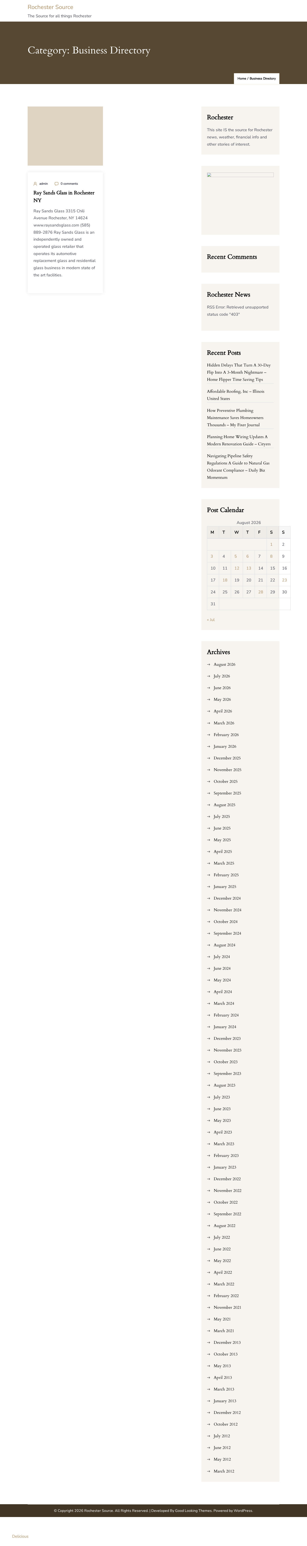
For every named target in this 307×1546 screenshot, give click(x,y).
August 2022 (224, 1226)
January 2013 (225, 1401)
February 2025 (226, 875)
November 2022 (227, 1190)
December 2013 (227, 1342)
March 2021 (224, 1331)
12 (236, 568)
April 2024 (223, 992)
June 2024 (222, 968)
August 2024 (224, 945)
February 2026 (226, 735)
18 (224, 580)
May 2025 (222, 840)
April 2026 (223, 711)
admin (43, 184)
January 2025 (225, 886)
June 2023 (222, 1109)
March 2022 (224, 1284)
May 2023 (222, 1120)
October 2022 (226, 1202)
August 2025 (224, 805)
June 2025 (222, 828)
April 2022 (223, 1272)
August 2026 (224, 664)
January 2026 (225, 746)
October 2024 (226, 922)
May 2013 (222, 1366)
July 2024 (222, 957)
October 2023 (226, 1062)
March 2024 (224, 1003)
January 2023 (225, 1167)
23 (284, 580)
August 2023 (224, 1085)
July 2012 (222, 1436)
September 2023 (227, 1073)
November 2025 (227, 770)
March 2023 (224, 1144)
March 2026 (224, 723)
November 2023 (227, 1050)
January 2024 (225, 1027)
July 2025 (222, 816)
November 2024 (227, 910)
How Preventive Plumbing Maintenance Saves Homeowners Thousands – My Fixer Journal (235, 418)
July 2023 (222, 1097)
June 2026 (222, 688)
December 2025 (227, 758)
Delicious (20, 1536)
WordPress (243, 1510)
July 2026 (222, 676)
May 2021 (222, 1319)
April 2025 (223, 851)
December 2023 (227, 1038)
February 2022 (226, 1296)
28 (260, 592)
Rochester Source (50, 7)
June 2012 (222, 1448)
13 (248, 568)
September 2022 (227, 1214)
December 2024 (227, 898)
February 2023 (226, 1155)
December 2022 (227, 1179)
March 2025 (224, 863)
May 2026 (222, 699)
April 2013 (223, 1377)
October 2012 (226, 1424)
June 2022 (222, 1249)
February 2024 (226, 1015)
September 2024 (227, 933)
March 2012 (224, 1471)
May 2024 (222, 980)
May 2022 (222, 1261)
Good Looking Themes (193, 1510)
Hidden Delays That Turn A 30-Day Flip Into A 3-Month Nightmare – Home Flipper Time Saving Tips (239, 372)
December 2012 (227, 1412)
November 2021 (227, 1307)
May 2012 (222, 1459)
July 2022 (222, 1237)
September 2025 (227, 793)
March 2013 (224, 1389)
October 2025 (226, 781)
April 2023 (223, 1132)
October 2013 (226, 1354)
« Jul (211, 619)
